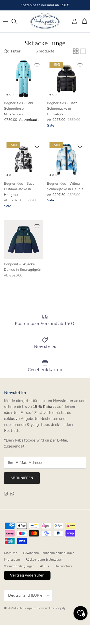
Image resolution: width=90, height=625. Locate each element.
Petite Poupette (25, 608)
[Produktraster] (76, 51)
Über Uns (10, 553)
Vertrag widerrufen (27, 575)
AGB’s (44, 566)
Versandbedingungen (19, 566)
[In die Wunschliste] (37, 65)
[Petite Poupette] (45, 21)
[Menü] (5, 21)
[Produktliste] (83, 51)
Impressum (12, 560)
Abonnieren (21, 478)
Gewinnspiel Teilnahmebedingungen (48, 553)
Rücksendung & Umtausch (44, 560)
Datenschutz (63, 566)
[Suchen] (16, 21)
